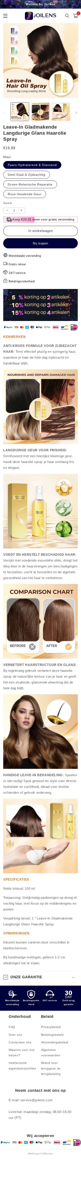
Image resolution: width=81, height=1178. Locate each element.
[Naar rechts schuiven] (76, 112)
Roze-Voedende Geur (24, 194)
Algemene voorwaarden (50, 1052)
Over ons (15, 1034)
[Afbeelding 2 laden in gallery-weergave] (40, 111)
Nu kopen (40, 243)
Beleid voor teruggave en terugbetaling (51, 1068)
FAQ (12, 1027)
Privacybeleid (51, 1027)
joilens (50, 1153)
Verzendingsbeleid (54, 1042)
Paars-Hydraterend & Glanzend (32, 165)
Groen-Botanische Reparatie (30, 184)
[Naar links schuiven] (5, 112)
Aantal (7, 203)
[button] (40, 977)
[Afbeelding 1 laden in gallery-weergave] (20, 111)
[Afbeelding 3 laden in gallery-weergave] (61, 111)
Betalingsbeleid (52, 1034)
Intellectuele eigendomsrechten (22, 1065)
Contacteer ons (20, 1042)
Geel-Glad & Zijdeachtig (26, 174)
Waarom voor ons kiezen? (22, 1052)
